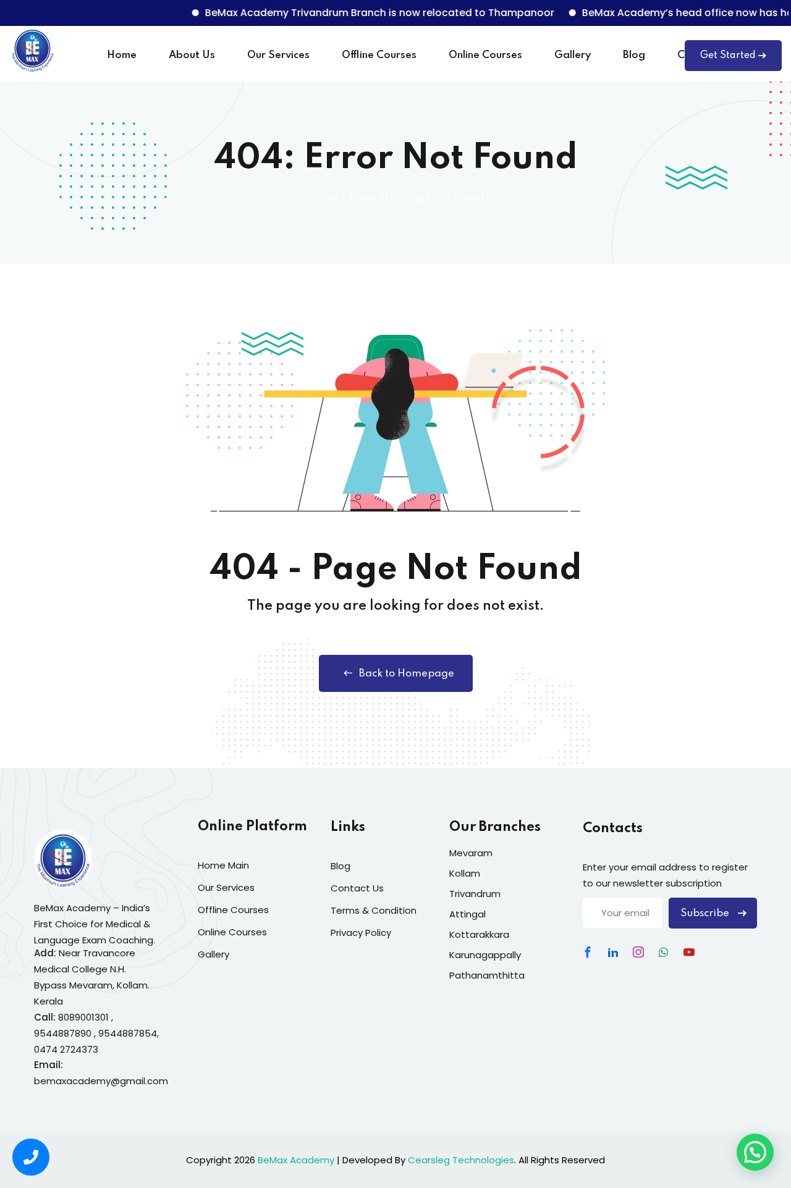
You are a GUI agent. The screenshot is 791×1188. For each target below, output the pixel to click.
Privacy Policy (361, 932)
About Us (192, 55)
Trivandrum (475, 893)
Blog (634, 55)
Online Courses (485, 55)
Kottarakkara (479, 934)
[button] (755, 1152)
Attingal (467, 914)
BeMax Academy (296, 1159)
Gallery (572, 55)
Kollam (464, 873)
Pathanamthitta (487, 975)
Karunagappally (485, 954)
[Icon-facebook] (588, 952)
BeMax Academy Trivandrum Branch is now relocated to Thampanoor (362, 13)
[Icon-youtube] (689, 952)
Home (122, 55)
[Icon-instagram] (638, 952)
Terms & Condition (374, 910)
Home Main (223, 865)
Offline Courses (379, 55)
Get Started (728, 56)
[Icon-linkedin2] (613, 952)
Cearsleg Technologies (461, 1159)
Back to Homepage (406, 673)
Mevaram (471, 852)
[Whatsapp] (664, 952)
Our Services (278, 55)
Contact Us (357, 888)
